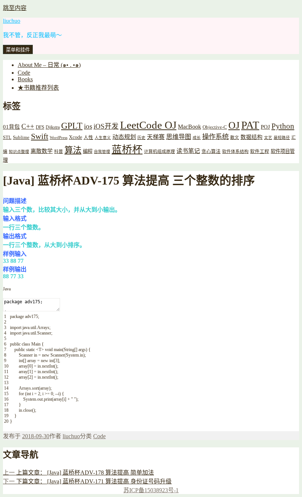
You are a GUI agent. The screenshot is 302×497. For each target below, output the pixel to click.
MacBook (189, 127)
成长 (197, 138)
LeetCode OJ (148, 125)
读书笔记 (188, 151)
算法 (72, 150)
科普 (58, 151)
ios (88, 126)
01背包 (11, 127)
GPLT (71, 125)
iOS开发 (106, 126)
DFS (40, 127)
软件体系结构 (235, 151)
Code (24, 72)
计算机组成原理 (159, 151)
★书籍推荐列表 (38, 88)
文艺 (268, 138)
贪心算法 (211, 151)
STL (7, 137)
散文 (234, 137)
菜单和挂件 (18, 50)
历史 (141, 138)
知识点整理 (19, 152)
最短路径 (282, 138)
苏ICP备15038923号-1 (151, 490)
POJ (265, 127)
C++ (27, 126)
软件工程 (259, 151)
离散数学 (42, 151)
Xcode (75, 137)
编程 (87, 151)
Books (25, 79)
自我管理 (102, 152)
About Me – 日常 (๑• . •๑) (49, 65)
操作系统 (215, 136)
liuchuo (11, 21)
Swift (39, 136)
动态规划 (124, 137)
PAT (250, 125)
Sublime (21, 137)
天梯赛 (156, 137)
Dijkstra (53, 127)
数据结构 (251, 137)
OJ (234, 125)
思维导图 (178, 136)
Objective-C (215, 127)
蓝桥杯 (127, 149)
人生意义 (103, 138)
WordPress (58, 138)
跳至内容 (15, 8)
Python (282, 126)
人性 (88, 137)
